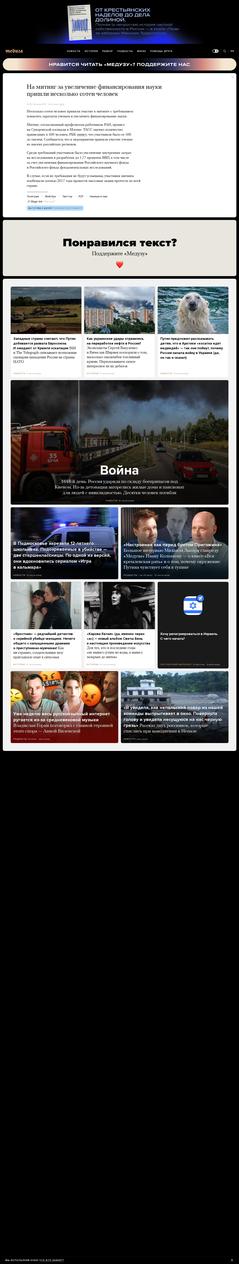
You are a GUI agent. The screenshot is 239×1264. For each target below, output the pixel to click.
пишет (82, 134)
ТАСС (61, 104)
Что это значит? (51, 1260)
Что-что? (49, 201)
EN (232, 50)
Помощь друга (161, 51)
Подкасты (125, 51)
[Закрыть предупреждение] (232, 1260)
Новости (73, 51)
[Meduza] (14, 51)
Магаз (141, 51)
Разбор (107, 51)
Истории (91, 51)
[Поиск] (225, 51)
